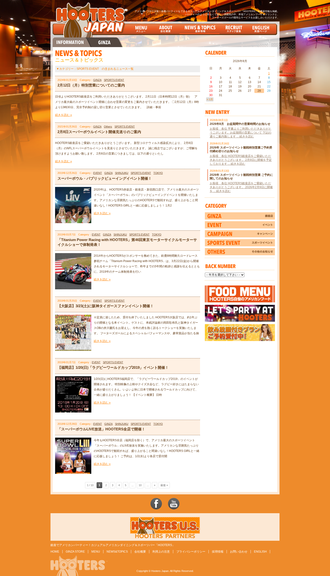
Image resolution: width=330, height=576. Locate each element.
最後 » (164, 485)
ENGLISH (260, 551)
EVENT (97, 172)
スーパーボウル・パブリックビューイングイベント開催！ (104, 178)
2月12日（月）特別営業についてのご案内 (91, 85)
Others (108, 126)
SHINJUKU (121, 172)
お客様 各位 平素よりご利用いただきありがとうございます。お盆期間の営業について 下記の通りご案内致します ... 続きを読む (240, 132)
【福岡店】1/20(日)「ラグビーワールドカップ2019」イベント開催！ (113, 367)
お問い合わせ (238, 551)
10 (140, 485)
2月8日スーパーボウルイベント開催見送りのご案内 (99, 132)
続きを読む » (63, 115)
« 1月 (210, 99)
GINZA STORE (75, 551)
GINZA (97, 79)
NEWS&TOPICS (117, 551)
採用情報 (217, 551)
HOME (54, 551)
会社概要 (140, 551)
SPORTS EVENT (114, 79)
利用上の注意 (161, 551)
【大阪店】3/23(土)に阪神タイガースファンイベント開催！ (105, 306)
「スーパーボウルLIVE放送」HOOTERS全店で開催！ (101, 429)
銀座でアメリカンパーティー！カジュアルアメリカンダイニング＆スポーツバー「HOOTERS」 (112, 545)
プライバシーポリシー (190, 551)
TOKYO (158, 172)
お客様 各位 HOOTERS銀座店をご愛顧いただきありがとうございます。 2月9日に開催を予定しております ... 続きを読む (241, 159)
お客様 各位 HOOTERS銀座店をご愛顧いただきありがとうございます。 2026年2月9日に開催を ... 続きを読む (241, 187)
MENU (95, 551)
